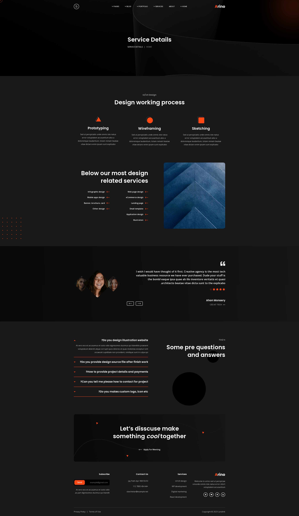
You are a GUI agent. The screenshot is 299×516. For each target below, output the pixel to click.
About (172, 6)
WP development (179, 486)
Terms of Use (95, 511)
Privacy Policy (79, 511)
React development (178, 497)
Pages (116, 6)
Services (159, 6)
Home (184, 6)
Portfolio (143, 6)
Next (130, 303)
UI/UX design (181, 481)
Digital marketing (179, 491)
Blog (129, 6)
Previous (139, 303)
